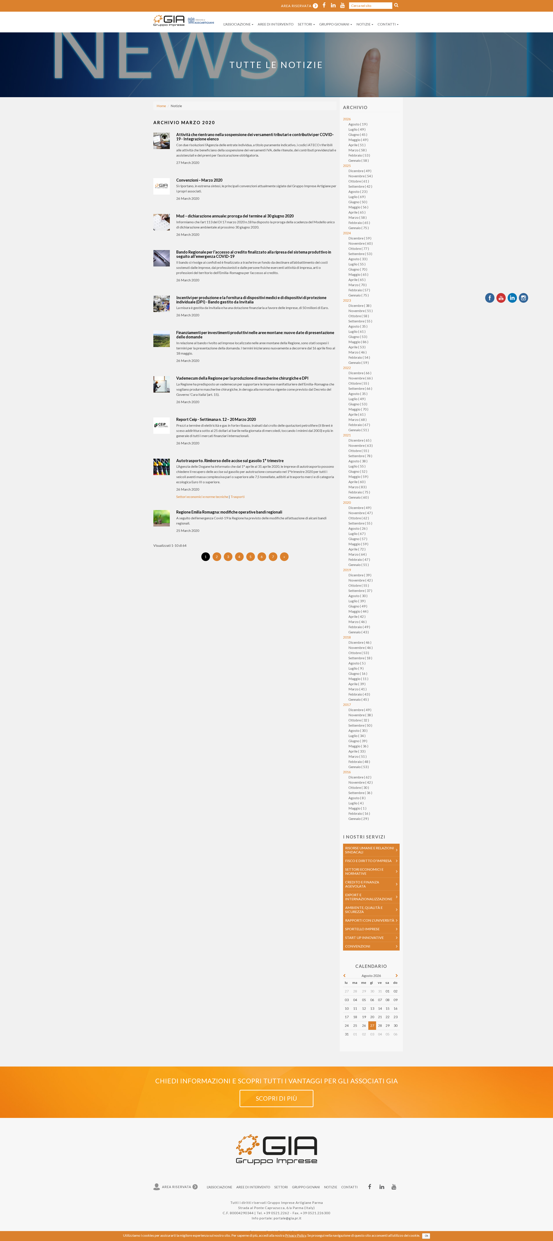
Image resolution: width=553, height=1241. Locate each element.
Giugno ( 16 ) (357, 673)
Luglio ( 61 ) (356, 331)
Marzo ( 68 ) (357, 419)
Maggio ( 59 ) (358, 476)
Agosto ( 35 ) (357, 326)
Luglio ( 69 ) (356, 197)
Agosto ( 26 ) (357, 528)
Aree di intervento (276, 24)
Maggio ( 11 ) (358, 679)
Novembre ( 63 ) (360, 445)
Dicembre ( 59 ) (359, 238)
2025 (347, 165)
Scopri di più (276, 1098)
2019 (347, 570)
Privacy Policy (295, 1235)
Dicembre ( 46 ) (359, 642)
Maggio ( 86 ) (358, 342)
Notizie (363, 24)
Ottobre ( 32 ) (358, 720)
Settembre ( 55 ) (360, 321)
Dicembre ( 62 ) (359, 777)
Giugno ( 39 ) (357, 741)
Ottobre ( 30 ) (358, 787)
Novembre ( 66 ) (360, 378)
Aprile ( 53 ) (356, 347)
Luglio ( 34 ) (356, 736)
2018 (347, 637)
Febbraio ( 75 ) (359, 492)
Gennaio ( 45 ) (358, 699)
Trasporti (237, 496)
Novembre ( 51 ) (360, 311)
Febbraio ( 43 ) (359, 694)
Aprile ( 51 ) (356, 145)
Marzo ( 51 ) (357, 756)
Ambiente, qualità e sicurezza (364, 909)
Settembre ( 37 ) (360, 590)
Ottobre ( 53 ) (358, 653)
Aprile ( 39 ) (356, 684)
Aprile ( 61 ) (356, 414)
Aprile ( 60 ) (356, 482)
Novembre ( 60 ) (360, 243)
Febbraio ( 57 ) (359, 290)
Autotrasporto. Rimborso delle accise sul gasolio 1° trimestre (230, 460)
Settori (305, 24)
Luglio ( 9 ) (356, 668)
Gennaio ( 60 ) (358, 497)
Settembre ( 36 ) (360, 793)
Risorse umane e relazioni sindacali (369, 850)
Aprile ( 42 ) (356, 616)
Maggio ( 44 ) (358, 611)
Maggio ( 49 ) (358, 140)
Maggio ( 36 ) (358, 746)
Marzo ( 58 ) (357, 150)
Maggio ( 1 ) (357, 808)
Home (161, 106)
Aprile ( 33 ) (356, 751)
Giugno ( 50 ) (357, 202)
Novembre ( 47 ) (360, 513)
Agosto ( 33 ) (357, 259)
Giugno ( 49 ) (357, 606)
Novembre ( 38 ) (360, 715)
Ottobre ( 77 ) (358, 248)
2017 (347, 704)
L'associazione (237, 24)
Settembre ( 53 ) (360, 254)
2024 (347, 233)
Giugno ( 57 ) (357, 539)
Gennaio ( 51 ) (358, 430)
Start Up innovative (364, 937)
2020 (347, 502)
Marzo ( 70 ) (357, 285)
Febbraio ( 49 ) (359, 627)
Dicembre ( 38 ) (359, 305)
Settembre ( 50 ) (360, 725)
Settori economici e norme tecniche (202, 496)
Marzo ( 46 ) (357, 352)
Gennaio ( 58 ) (358, 160)
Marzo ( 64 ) (357, 554)
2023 (347, 300)
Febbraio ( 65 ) (359, 222)
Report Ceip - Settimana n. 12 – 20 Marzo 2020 (216, 419)
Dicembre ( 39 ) (359, 575)
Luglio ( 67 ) (356, 533)
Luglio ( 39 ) (356, 601)
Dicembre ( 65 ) (359, 440)
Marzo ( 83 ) (357, 487)
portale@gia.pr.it (288, 1218)
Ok (426, 1235)
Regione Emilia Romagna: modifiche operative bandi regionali (229, 512)
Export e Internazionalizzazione (368, 897)
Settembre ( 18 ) (360, 658)
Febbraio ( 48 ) (359, 761)
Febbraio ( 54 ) (359, 357)
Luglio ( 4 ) (356, 803)
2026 (347, 119)
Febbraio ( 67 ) (359, 425)
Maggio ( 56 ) (358, 207)
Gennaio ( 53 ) (358, 767)
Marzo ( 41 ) (357, 689)
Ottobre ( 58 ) (358, 316)
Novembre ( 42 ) (360, 580)
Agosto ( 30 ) (357, 596)
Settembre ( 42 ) (360, 186)
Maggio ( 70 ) (358, 409)
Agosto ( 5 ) (356, 663)
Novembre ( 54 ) (360, 176)
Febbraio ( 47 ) (359, 559)
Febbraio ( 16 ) (359, 813)
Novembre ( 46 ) (360, 647)
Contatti (387, 24)
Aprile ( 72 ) (356, 549)
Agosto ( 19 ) (357, 124)
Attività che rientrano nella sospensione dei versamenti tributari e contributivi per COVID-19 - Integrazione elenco (255, 136)
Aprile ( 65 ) (356, 212)
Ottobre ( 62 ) (358, 518)
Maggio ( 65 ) (358, 274)
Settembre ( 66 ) (360, 388)
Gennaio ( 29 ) (358, 818)
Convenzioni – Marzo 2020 (199, 180)
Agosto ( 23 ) (357, 191)
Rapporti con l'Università (369, 920)
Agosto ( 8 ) (356, 798)
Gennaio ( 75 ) (358, 228)
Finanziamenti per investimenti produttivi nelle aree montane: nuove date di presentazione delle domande (255, 334)
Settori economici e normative (364, 871)
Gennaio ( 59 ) (358, 362)
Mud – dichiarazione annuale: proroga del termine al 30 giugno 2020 (235, 216)
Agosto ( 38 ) (357, 461)
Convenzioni (357, 946)
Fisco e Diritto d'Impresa (368, 861)
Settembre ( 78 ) (360, 456)
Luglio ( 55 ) (356, 264)
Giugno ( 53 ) (357, 336)
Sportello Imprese (362, 929)
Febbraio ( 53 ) (359, 155)
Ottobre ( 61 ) (358, 181)
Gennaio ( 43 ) (358, 632)
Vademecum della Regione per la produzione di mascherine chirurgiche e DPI (242, 378)
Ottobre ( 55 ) (358, 383)
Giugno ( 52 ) (357, 471)
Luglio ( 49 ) (356, 129)
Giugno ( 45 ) (357, 134)
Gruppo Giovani (334, 24)
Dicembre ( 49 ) (359, 171)
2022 (347, 368)
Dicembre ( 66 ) (359, 373)
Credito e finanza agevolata (362, 884)
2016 (347, 772)
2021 (347, 435)
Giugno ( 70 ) (357, 269)
